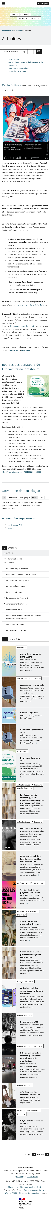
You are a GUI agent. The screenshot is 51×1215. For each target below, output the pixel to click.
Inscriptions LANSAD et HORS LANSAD (30, 655)
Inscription (44, 3)
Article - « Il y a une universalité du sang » (30, 923)
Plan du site (13, 1187)
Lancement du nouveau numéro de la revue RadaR (32, 830)
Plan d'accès (32, 1176)
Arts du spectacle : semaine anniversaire (30, 1093)
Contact (19, 1176)
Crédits (40, 1187)
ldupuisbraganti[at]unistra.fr (22, 326)
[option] (25, 661)
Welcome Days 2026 (29, 713)
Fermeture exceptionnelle (32, 685)
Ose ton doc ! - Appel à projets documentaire (30, 891)
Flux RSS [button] (40, 1154)
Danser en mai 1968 (29, 1022)
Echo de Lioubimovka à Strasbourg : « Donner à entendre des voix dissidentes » (30, 1057)
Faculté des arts (7, 30)
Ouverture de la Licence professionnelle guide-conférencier (31, 955)
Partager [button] (27, 1154)
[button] (34, 1154)
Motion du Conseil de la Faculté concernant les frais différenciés (30, 859)
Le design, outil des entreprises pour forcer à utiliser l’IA (31, 991)
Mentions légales (27, 1187)
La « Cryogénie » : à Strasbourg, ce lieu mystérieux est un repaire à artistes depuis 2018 (32, 799)
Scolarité (19, 30)
